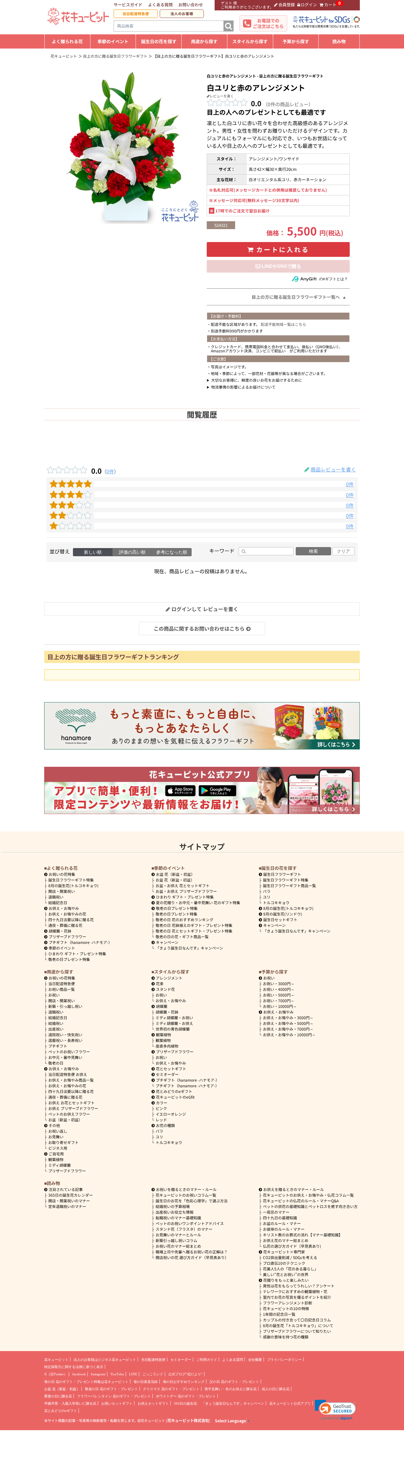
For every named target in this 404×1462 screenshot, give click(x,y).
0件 (110, 471)
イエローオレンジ (171, 1114)
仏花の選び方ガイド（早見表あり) (292, 1246)
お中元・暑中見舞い (65, 1057)
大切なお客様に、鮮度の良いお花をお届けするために (256, 380)
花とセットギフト (171, 1068)
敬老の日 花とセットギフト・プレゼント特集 (194, 930)
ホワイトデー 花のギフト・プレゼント (186, 1396)
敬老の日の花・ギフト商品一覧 (182, 936)
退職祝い (55, 896)
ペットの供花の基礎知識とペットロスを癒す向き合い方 (310, 1206)
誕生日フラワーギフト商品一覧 (289, 885)
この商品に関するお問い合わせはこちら (199, 628)
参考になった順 (171, 552)
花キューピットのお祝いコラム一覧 (186, 1195)
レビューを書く (222, 95)
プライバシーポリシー (284, 1359)
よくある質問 (160, 5)
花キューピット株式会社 (188, 1420)
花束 (159, 983)
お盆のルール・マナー (282, 1223)
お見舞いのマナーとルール (178, 1234)
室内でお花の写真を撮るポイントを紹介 (297, 1297)
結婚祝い (55, 1023)
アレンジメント (169, 977)
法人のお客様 (181, 13)
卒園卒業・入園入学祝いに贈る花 (70, 1403)
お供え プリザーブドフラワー (73, 1108)
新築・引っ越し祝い (65, 1006)
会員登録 (286, 5)
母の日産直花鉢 (146, 1382)
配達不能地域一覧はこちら (283, 324)
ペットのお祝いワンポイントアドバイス (190, 1223)
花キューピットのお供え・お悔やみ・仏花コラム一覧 (308, 1195)
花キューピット (56, 1359)
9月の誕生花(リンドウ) (282, 913)
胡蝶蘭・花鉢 (60, 930)
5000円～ (278, 994)
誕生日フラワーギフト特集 (71, 879)
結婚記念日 (57, 902)
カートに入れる (282, 249)
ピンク (161, 1108)
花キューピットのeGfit (175, 1097)
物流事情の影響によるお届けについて (243, 387)
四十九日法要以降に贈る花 (71, 919)
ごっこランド (152, 1374)
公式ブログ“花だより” (185, 1374)
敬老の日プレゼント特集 (69, 959)
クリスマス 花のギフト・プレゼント (171, 1389)
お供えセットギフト (153, 1403)
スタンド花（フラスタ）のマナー (184, 1229)
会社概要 (255, 1359)
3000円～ (278, 983)
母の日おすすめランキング (184, 1382)
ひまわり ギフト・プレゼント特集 (77, 953)
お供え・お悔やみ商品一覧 (71, 1080)
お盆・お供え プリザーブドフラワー (186, 891)
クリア (343, 551)
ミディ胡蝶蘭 (59, 1165)
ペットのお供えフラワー (69, 1114)
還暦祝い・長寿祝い (65, 1040)
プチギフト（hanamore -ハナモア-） (80, 942)
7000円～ (278, 1000)
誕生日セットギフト (280, 919)
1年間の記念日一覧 (279, 1314)
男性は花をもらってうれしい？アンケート (299, 1285)
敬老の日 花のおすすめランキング (184, 919)
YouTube (117, 1374)
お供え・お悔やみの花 (67, 913)
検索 (313, 551)
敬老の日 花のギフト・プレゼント (111, 1389)
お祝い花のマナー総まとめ (178, 1246)
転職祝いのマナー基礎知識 (178, 1217)
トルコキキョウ (276, 902)
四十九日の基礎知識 (280, 1217)
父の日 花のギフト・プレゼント (234, 1382)
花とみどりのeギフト (174, 1091)
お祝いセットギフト (117, 1403)
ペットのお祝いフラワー (69, 1051)
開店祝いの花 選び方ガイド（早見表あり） (192, 1257)
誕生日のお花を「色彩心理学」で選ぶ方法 (192, 1200)
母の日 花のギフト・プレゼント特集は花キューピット (86, 1382)
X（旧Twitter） (55, 1374)
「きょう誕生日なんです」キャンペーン (189, 948)
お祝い (54, 994)
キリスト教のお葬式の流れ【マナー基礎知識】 (302, 1234)
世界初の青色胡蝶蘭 (173, 1028)
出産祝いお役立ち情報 (174, 1212)
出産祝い (55, 1028)
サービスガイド (128, 5)
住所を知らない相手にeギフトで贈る (278, 266)
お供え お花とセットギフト (71, 1102)
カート (330, 5)
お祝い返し (57, 1131)
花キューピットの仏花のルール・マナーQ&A (301, 1200)
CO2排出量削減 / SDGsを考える (290, 1257)
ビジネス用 (57, 1148)
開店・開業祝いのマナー (69, 1200)
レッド (161, 1119)
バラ (266, 891)
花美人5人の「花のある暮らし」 (290, 1268)
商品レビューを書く (333, 469)
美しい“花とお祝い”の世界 (285, 1274)
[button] (335, 1410)
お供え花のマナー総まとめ (285, 1240)
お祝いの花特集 (62, 874)
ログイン (308, 5)
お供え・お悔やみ (64, 908)
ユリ (266, 896)
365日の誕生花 (185, 1403)
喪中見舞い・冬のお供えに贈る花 (231, 1389)
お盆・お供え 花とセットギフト (183, 885)
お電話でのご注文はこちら (268, 23)
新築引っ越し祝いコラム (176, 1240)
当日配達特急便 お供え (67, 1074)
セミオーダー (167, 1074)
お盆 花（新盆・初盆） (175, 879)
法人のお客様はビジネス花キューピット (105, 1359)
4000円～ (278, 989)
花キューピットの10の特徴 (286, 1308)
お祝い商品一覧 (61, 989)
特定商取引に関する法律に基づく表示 (73, 1367)
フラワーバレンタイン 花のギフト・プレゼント (114, 1396)
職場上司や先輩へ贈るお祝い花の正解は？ (192, 1251)
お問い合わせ (190, 5)
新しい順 (93, 552)
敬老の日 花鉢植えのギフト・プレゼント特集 (194, 925)
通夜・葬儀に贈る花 (65, 925)
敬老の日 (55, 1063)
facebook (79, 1374)
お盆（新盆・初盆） (65, 1119)
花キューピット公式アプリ (290, 1403)
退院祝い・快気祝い (65, 1034)
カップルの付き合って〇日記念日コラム (297, 1319)
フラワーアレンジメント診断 (287, 1302)
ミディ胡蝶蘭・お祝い (174, 1017)
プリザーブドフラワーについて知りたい (297, 1331)
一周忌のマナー (276, 1212)
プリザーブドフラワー (67, 936)
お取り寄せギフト (63, 1142)
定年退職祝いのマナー (67, 1206)
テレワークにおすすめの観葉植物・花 (295, 1291)
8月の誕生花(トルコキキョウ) (73, 885)
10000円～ (280, 1006)
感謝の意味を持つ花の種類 (285, 1336)
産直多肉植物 (167, 1046)
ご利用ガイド (206, 1359)
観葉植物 (55, 1159)
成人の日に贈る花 (275, 1389)
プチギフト (57, 1046)
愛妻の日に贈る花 (58, 1396)
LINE (133, 1374)
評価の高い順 (132, 552)
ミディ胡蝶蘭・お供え (174, 1023)
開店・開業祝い (61, 891)
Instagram (98, 1374)
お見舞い (55, 1136)
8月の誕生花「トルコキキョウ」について (298, 1325)
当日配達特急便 (135, 13)
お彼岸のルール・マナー (284, 1229)
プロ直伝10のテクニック (284, 1263)
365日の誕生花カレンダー (70, 1195)
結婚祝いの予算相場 (173, 1206)
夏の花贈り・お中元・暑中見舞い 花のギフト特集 (198, 902)
